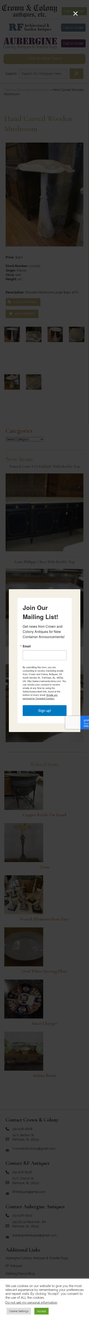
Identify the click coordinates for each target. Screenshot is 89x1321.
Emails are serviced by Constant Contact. (40, 696)
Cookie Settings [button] (19, 1311)
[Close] (75, 13)
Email (27, 646)
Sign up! (44, 710)
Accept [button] (41, 1311)
